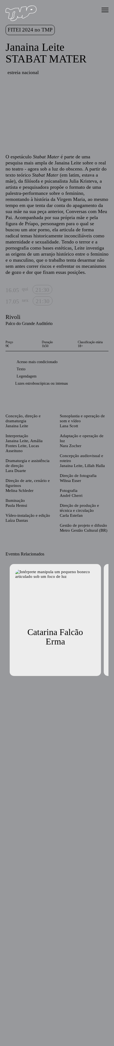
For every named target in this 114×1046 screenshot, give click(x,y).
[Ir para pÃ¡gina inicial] (21, 19)
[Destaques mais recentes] (11, 114)
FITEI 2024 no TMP (30, 30)
